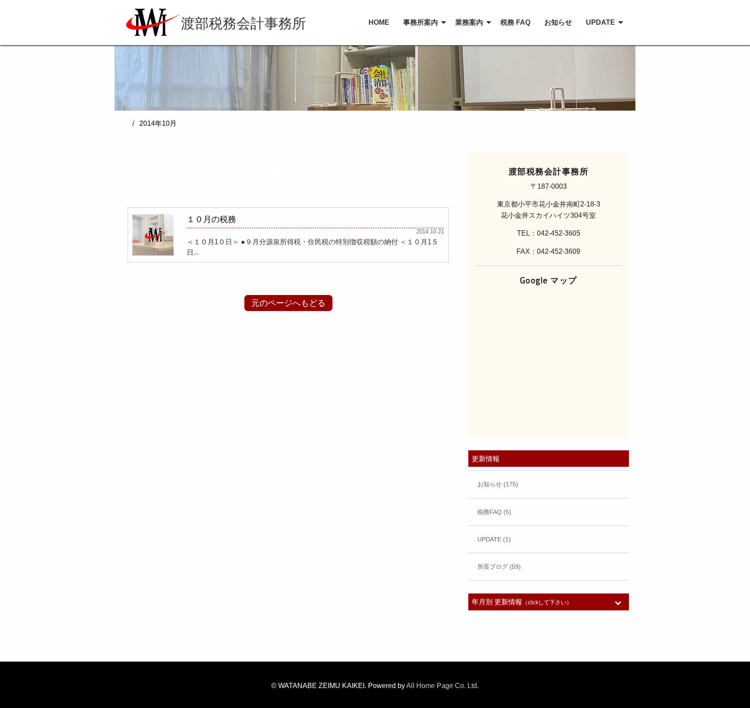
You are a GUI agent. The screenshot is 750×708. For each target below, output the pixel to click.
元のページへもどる (288, 303)
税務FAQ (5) (494, 511)
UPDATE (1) (494, 539)
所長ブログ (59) (499, 566)
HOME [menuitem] (378, 22)
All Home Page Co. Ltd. (442, 685)
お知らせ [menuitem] (558, 22)
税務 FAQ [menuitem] (515, 22)
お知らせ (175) (497, 484)
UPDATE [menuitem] (600, 22)
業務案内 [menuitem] (469, 22)
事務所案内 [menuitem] (420, 22)
